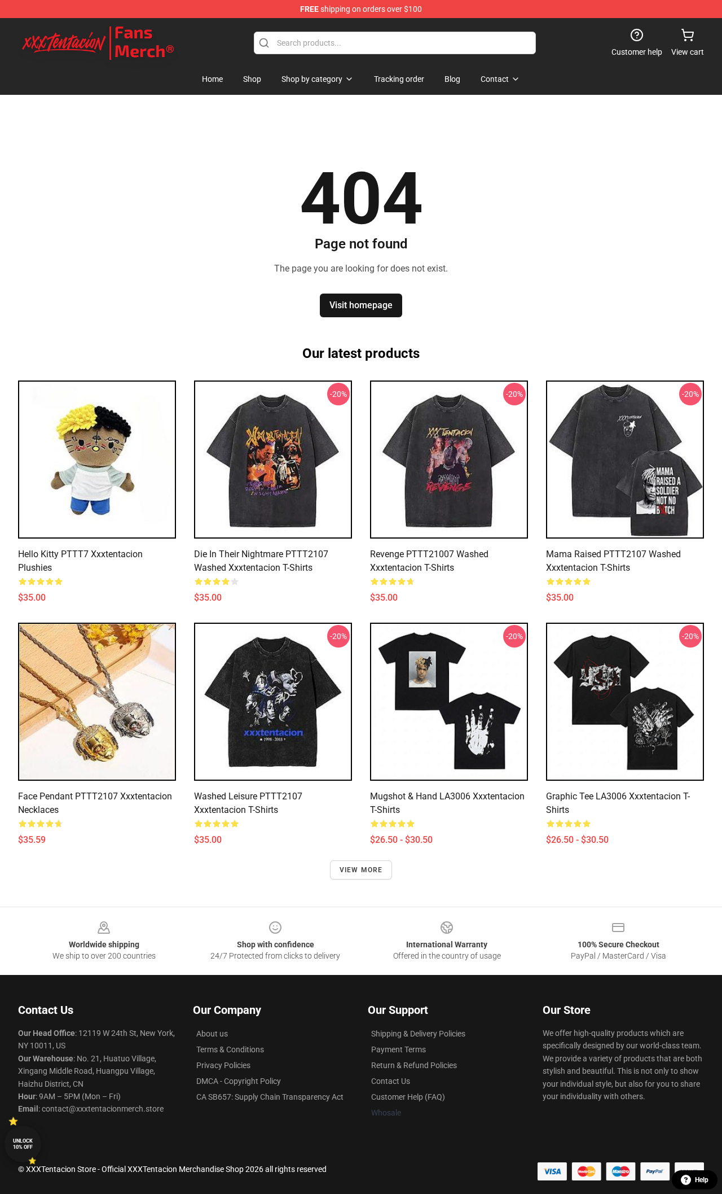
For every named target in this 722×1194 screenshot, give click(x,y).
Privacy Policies (223, 1065)
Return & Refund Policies (414, 1065)
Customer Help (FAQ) (408, 1096)
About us (212, 1033)
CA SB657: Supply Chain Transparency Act (270, 1096)
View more (361, 870)
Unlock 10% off (23, 1144)
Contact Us (390, 1081)
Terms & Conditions (230, 1049)
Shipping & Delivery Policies (418, 1033)
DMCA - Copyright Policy (238, 1081)
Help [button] (701, 1180)
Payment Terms (398, 1049)
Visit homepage (361, 305)
